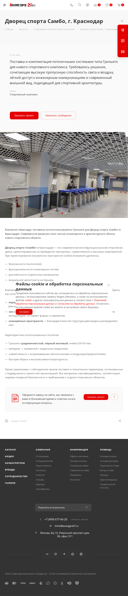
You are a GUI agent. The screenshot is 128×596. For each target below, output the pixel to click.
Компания (43, 449)
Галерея (10, 482)
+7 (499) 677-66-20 (55, 519)
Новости (40, 474)
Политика (75, 479)
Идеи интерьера (108, 479)
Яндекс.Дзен (81, 554)
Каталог (10, 449)
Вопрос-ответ (107, 470)
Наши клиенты (43, 465)
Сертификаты (43, 488)
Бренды (10, 469)
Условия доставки (79, 465)
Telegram (64, 554)
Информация (79, 449)
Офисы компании (79, 456)
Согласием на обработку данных (76, 303)
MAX (72, 554)
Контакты (41, 470)
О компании (42, 456)
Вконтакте (47, 554)
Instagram (55, 554)
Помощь (106, 449)
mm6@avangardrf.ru (66, 525)
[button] (62, 213)
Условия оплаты (78, 460)
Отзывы (40, 479)
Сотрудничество (16, 476)
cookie (28, 300)
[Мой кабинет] (87, 5)
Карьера (40, 484)
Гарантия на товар (79, 470)
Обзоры (104, 474)
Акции (9, 456)
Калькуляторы (15, 462)
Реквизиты (75, 474)
